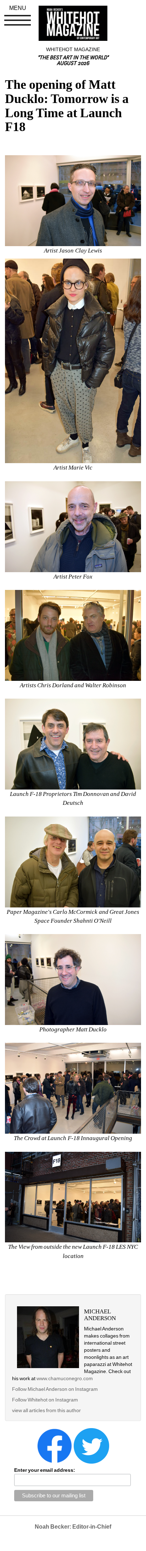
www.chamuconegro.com (64, 1378)
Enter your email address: (44, 1470)
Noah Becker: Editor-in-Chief (73, 1527)
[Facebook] (54, 1445)
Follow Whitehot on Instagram (45, 1400)
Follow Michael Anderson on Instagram (55, 1389)
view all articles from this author (46, 1410)
